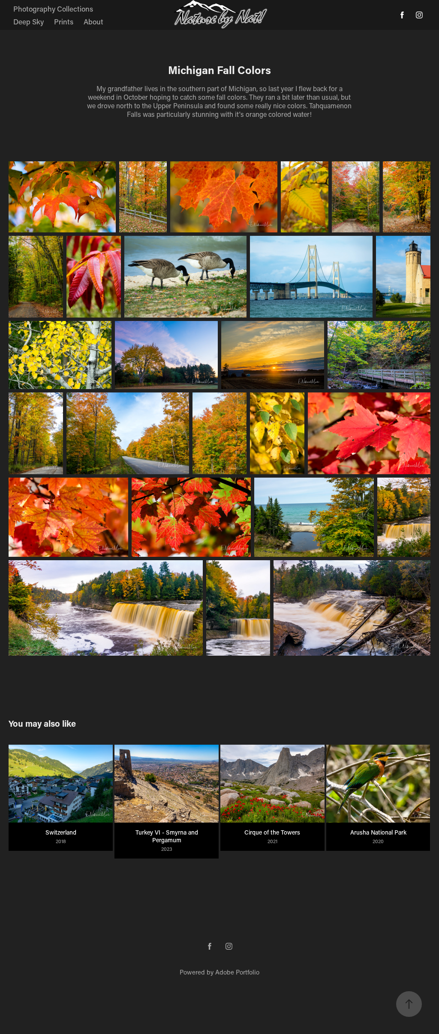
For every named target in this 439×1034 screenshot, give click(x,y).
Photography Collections (53, 8)
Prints (63, 21)
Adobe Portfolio (237, 972)
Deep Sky (28, 21)
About (93, 21)
